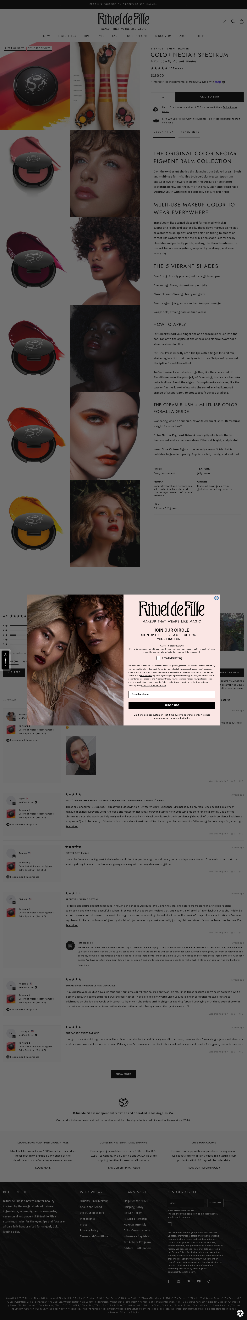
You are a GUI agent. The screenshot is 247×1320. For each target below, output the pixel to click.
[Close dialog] (216, 598)
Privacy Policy (146, 675)
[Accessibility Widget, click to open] (240, 1313)
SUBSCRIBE (171, 705)
